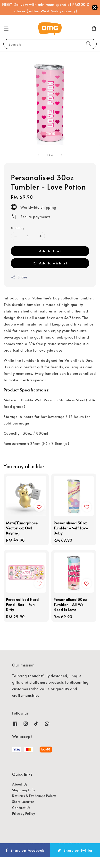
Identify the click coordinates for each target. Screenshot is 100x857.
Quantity (17, 228)
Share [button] (22, 277)
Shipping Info (23, 790)
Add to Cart (50, 250)
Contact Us (21, 807)
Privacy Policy (23, 813)
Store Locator (23, 801)
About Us (19, 784)
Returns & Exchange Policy (34, 795)
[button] (6, 28)
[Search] (88, 44)
